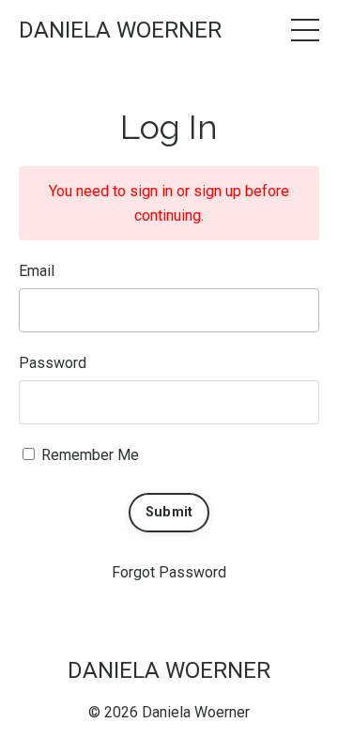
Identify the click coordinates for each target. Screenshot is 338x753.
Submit (169, 512)
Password (52, 363)
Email (36, 271)
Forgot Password (169, 572)
